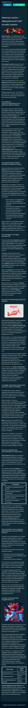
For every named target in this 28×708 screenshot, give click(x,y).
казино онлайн (20, 80)
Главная (7, 4)
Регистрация (18, 4)
